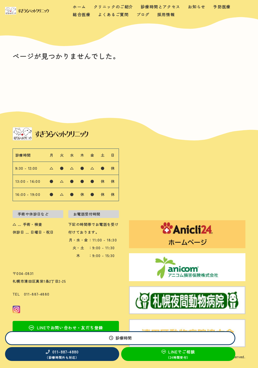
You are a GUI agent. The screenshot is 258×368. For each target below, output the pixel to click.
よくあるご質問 (113, 14)
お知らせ (197, 7)
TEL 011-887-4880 (31, 294)
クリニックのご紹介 (113, 7)
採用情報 (166, 14)
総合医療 (81, 14)
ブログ (143, 14)
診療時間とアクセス (160, 7)
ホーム (79, 7)
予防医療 (222, 7)
